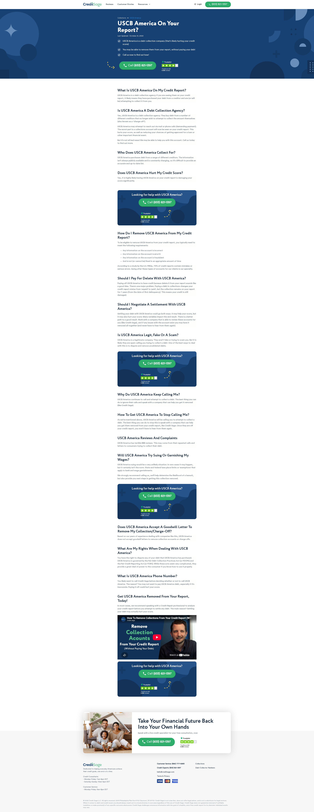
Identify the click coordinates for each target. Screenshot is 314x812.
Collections (199, 764)
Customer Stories (125, 4)
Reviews (109, 4)
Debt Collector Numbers (205, 768)
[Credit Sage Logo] (92, 4)
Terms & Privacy (163, 776)
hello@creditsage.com (165, 772)
